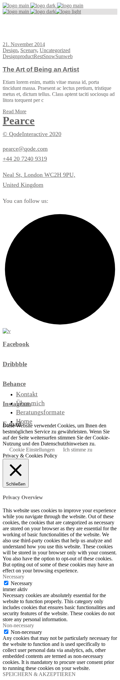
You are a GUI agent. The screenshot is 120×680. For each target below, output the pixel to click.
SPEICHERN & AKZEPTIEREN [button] (39, 674)
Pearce (19, 121)
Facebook (16, 344)
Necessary (21, 583)
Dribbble (15, 364)
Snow (49, 56)
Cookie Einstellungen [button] (32, 449)
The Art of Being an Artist (41, 69)
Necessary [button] (13, 576)
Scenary (28, 50)
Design (10, 50)
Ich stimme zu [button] (77, 449)
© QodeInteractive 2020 (32, 134)
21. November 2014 (24, 44)
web (68, 56)
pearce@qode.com (25, 148)
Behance (14, 383)
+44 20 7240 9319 (25, 158)
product (26, 56)
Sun (59, 56)
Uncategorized (55, 50)
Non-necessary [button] (18, 625)
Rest (38, 56)
